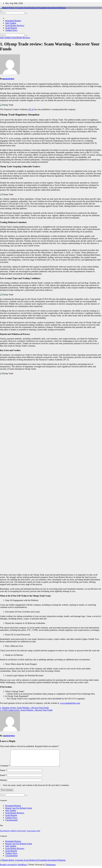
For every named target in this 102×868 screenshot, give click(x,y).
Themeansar (50, 864)
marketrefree (8, 79)
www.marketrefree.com (70, 703)
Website (3, 780)
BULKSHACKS (5, 831)
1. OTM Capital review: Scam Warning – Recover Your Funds (26, 710)
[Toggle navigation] (1, 10)
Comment (5, 766)
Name (3, 770)
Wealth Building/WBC (33, 831)
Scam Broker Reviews (14, 25)
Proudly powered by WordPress (13, 864)
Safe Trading (10, 23)
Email (3, 775)
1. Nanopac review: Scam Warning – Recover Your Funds (24, 707)
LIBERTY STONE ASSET (18, 831)
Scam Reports (11, 28)
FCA (31, 109)
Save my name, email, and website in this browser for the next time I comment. (36, 785)
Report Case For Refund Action (18, 808)
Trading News (11, 30)
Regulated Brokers (13, 21)
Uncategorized (11, 820)
